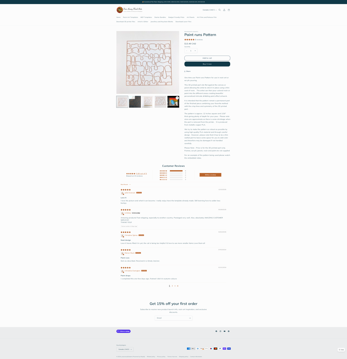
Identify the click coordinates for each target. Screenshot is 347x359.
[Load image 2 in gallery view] (135, 102)
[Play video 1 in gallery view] (173, 102)
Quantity (187, 46)
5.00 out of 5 (141, 174)
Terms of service (172, 356)
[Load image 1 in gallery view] (122, 102)
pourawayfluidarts (127, 356)
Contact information (196, 356)
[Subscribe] (190, 318)
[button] (219, 10)
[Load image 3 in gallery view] (148, 102)
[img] (126, 190)
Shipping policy (183, 356)
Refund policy (151, 356)
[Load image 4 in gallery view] (160, 102)
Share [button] (188, 71)
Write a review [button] (210, 175)
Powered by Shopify (139, 356)
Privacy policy (161, 356)
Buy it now (207, 64)
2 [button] (172, 286)
